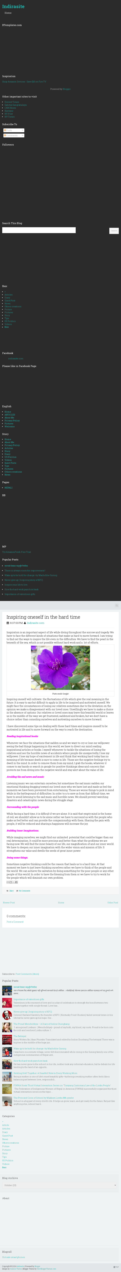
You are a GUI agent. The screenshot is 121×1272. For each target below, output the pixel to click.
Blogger (66, 89)
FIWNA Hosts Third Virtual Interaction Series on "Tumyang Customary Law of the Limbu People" (62, 1085)
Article (5, 1125)
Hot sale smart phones (13, 1257)
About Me (9, 417)
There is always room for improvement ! (25, 570)
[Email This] (7, 882)
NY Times (10, 116)
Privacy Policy (12, 420)
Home (8, 12)
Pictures (9, 312)
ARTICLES (10, 414)
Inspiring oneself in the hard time (43, 617)
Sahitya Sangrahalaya (16, 105)
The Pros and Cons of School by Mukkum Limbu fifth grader (44, 1097)
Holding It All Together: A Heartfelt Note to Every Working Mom (45, 1073)
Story (7, 315)
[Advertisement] (60, 49)
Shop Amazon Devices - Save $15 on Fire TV (24, 81)
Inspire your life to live (16, 584)
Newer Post (9, 902)
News (7, 303)
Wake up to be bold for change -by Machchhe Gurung (31, 575)
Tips (7, 318)
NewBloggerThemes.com (46, 1269)
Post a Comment (15, 921)
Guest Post (10, 300)
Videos (8, 324)
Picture (8, 309)
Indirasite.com (35, 623)
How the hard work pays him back (22, 589)
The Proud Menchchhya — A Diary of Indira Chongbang (41, 1024)
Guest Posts (10, 462)
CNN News (10, 107)
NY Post (9, 113)
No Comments (24, 891)
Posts (9, 130)
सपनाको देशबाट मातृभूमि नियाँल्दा (16, 565)
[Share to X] (13, 882)
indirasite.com (15, 358)
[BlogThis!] (10, 882)
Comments (12, 135)
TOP (117, 1267)
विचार (7, 327)
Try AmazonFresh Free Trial (16, 552)
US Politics (10, 321)
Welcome (10, 426)
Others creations (13, 306)
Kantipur (9, 110)
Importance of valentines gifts (20, 594)
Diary (7, 297)
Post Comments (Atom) (27, 974)
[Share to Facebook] (16, 882)
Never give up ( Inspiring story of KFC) (24, 580)
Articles (9, 294)
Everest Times (12, 102)
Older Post (112, 902)
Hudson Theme (16, 1269)
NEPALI (9, 487)
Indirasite (13, 6)
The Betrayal (20, 1036)
